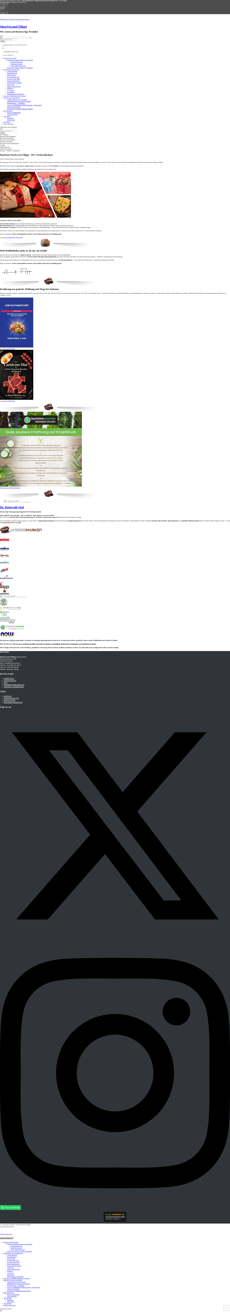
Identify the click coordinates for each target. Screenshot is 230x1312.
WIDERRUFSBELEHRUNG (14, 685)
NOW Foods (11, 75)
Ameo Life (10, 85)
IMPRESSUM (9, 679)
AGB (5, 683)
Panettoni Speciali (17, 62)
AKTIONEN (7, 122)
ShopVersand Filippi (13, 26)
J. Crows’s (10, 90)
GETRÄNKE (8, 1298)
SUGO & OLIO (12, 115)
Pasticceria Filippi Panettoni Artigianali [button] (20, 60)
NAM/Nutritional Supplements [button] (11, 69)
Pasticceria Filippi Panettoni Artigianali (19, 1244)
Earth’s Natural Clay (14, 86)
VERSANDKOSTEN (11, 698)
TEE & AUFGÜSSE (14, 107)
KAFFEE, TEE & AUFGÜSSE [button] (12, 98)
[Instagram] (115, 1204)
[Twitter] (115, 940)
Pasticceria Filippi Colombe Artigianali (20, 68)
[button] (115, 9)
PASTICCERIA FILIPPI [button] (10, 58)
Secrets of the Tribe (13, 79)
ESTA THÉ (11, 120)
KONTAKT (8, 696)
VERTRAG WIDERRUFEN (14, 687)
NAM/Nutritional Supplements (13, 1253)
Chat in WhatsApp (12, 1207)
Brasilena (10, 118)
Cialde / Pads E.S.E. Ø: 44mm (17, 100)
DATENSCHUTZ (10, 681)
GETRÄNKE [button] (7, 116)
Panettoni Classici (16, 64)
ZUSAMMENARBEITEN (13, 702)
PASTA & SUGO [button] (8, 111)
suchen (2, 41)
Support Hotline (9, 45)
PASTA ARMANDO (14, 113)
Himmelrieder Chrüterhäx (15, 94)
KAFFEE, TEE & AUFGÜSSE (13, 1280)
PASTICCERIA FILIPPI (11, 1242)
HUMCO (10, 88)
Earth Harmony (12, 73)
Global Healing (12, 71)
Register (10, 55)
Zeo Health (10, 92)
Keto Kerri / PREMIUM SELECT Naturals (15, 96)
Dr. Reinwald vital (13, 77)
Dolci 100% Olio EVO (18, 66)
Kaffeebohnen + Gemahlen (16, 103)
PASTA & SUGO (9, 1293)
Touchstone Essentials (14, 83)
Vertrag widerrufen (8, 124)
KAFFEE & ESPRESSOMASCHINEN (20, 109)
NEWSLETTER (9, 700)
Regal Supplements (13, 81)
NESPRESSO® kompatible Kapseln (19, 101)
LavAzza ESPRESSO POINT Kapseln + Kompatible (24, 105)
